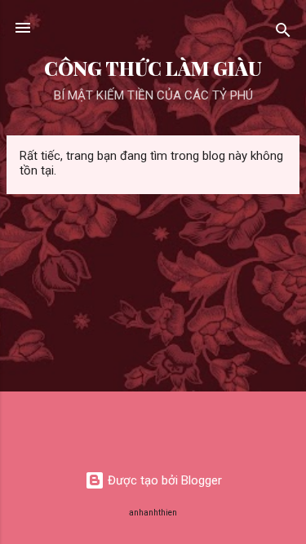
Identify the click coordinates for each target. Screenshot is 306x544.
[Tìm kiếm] (283, 33)
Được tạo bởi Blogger (163, 480)
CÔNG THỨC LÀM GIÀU (153, 68)
